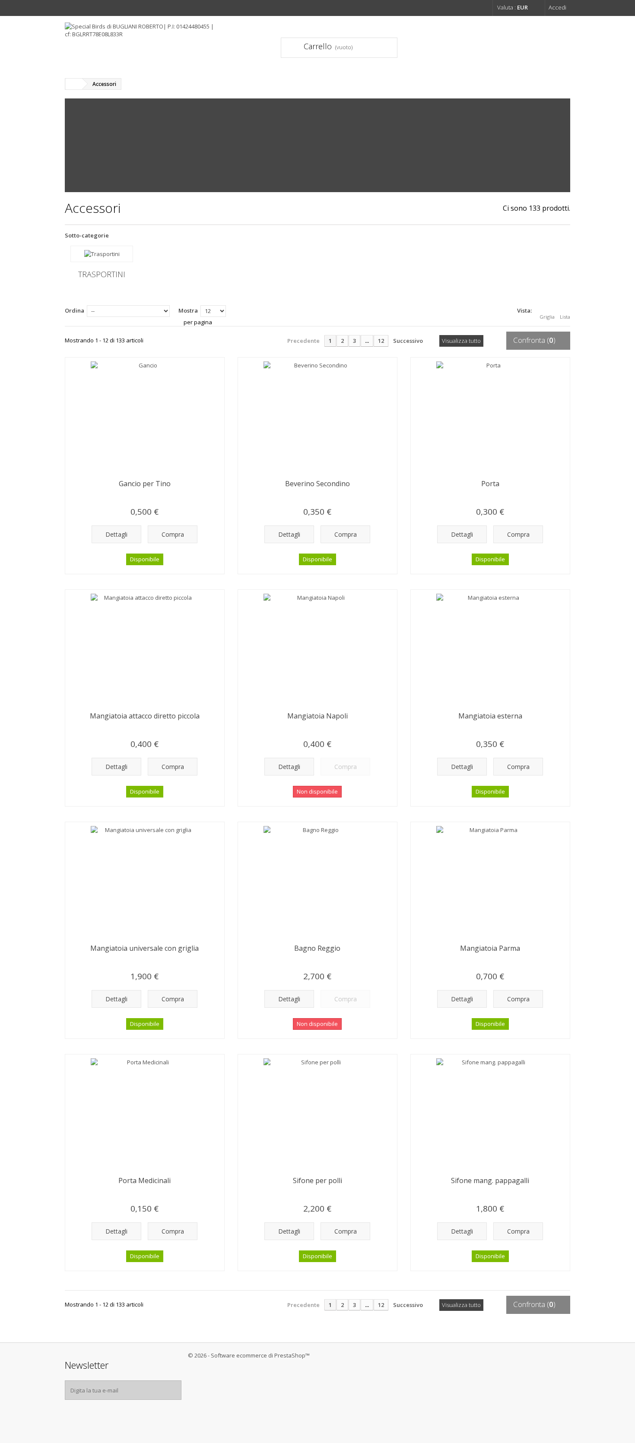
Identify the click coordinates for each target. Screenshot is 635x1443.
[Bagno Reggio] (317, 880)
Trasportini (101, 274)
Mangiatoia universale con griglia (144, 948)
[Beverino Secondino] (317, 415)
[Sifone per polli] (317, 1112)
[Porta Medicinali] (144, 1112)
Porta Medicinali (144, 1180)
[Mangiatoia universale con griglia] (144, 880)
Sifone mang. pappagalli (490, 1180)
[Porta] (490, 415)
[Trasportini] (101, 254)
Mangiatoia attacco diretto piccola (145, 716)
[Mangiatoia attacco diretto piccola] (144, 648)
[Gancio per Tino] (144, 415)
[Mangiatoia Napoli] (317, 648)
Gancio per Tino (145, 483)
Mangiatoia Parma (490, 948)
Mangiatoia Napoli (317, 716)
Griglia (547, 316)
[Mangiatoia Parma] (490, 880)
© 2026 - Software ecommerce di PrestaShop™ (249, 1355)
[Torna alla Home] (74, 84)
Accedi (557, 7)
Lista (565, 316)
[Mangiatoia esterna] (490, 648)
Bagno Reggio (317, 948)
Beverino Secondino (317, 483)
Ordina (74, 310)
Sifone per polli (317, 1180)
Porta (490, 483)
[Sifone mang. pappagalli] (490, 1112)
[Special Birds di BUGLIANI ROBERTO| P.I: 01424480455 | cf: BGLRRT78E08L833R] (145, 43)
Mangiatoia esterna (490, 716)
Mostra (188, 310)
